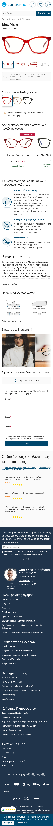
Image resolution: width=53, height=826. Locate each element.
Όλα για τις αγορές (10, 599)
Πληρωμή (6, 603)
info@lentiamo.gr (26, 584)
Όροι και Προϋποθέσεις (12, 616)
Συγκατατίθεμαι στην (26, 553)
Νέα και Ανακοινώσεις (11, 730)
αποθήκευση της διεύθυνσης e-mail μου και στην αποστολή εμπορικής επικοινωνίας (26, 553)
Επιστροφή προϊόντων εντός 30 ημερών (19, 655)
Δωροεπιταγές (8, 694)
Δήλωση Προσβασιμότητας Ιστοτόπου (18, 620)
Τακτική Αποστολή (10, 677)
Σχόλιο (8, 399)
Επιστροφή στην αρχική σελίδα (21, 806)
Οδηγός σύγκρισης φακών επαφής (17, 734)
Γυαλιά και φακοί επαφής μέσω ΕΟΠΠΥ (19, 726)
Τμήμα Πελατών (9, 663)
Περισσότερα (41, 819)
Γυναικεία (15, 19)
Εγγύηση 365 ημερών (11, 659)
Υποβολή (27, 443)
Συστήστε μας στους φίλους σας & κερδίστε (21, 690)
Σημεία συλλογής (9, 612)
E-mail (8, 426)
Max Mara (26, 19)
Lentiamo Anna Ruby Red (18, 155)
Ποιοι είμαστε (8, 748)
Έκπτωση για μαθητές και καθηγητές (18, 686)
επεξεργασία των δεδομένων (33, 436)
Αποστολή (6, 608)
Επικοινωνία (7, 765)
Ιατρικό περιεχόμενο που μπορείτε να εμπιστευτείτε (25, 721)
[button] (8, 64)
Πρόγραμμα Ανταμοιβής (12, 682)
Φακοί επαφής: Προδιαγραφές (15, 713)
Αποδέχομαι (8, 823)
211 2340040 (24, 580)
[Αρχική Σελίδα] (3, 19)
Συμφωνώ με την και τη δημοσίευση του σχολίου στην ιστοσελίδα (25, 437)
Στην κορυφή (38, 806)
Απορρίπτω (22, 823)
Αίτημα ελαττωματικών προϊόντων (17, 650)
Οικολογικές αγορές (11, 699)
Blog (4, 757)
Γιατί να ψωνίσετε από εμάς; (14, 761)
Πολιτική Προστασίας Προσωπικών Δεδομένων (22, 632)
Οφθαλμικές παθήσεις (11, 717)
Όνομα (8, 417)
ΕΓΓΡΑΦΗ (26, 559)
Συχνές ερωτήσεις (10, 646)
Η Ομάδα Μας (8, 753)
